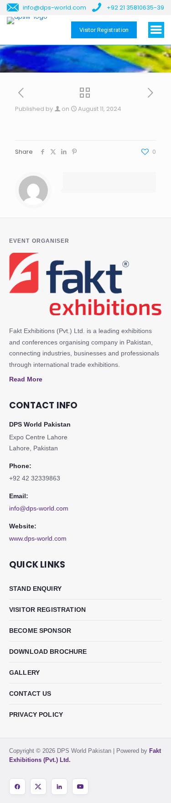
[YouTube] (80, 786)
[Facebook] (17, 786)
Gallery (24, 672)
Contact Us (30, 693)
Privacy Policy (36, 714)
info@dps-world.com (38, 508)
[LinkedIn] (59, 786)
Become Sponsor (40, 630)
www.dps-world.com (38, 538)
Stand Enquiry (35, 588)
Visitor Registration (47, 609)
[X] (38, 786)
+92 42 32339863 (34, 478)
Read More (25, 379)
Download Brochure (48, 651)
